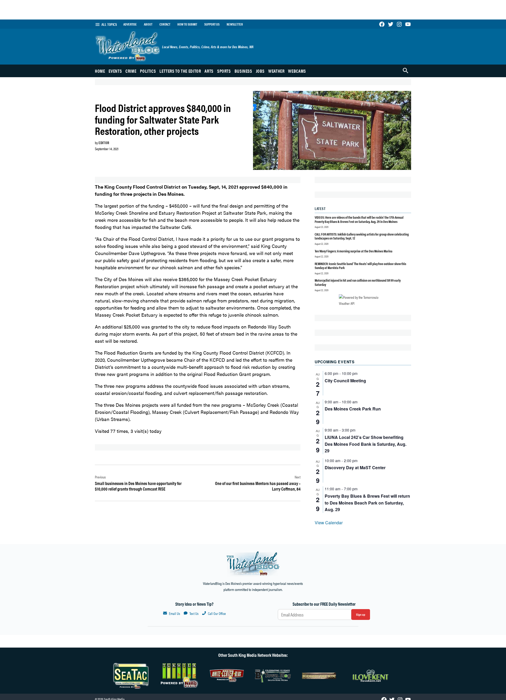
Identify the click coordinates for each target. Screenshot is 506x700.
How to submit (187, 24)
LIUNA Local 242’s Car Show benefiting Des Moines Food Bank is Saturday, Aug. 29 (365, 444)
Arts (209, 71)
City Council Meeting (345, 381)
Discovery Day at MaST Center (355, 467)
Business (243, 71)
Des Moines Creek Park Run (353, 409)
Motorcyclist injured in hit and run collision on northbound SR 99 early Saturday (358, 282)
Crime (130, 71)
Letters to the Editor (180, 71)
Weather (276, 71)
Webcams (297, 71)
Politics (148, 71)
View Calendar (329, 523)
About (148, 24)
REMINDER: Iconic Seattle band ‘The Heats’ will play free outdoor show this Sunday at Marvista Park (360, 265)
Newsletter (235, 24)
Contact (164, 24)
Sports (224, 71)
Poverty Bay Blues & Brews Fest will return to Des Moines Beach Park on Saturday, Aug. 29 (367, 503)
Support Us (212, 24)
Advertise (130, 24)
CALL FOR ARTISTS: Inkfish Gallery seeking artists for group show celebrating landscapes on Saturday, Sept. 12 (362, 236)
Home (100, 71)
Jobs (260, 71)
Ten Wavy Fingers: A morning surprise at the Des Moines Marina (353, 250)
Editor (104, 142)
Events (115, 71)
